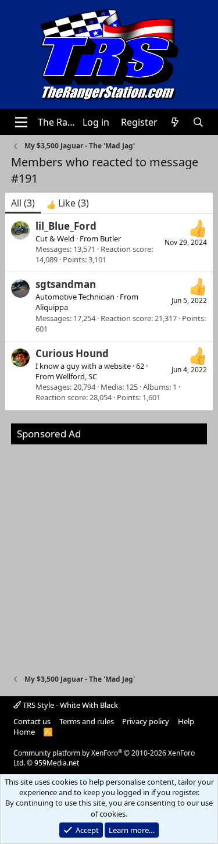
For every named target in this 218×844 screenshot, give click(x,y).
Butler (110, 238)
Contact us (32, 721)
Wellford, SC (76, 376)
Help (186, 721)
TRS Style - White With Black (69, 705)
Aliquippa (51, 307)
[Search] (198, 122)
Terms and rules (86, 721)
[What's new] (175, 122)
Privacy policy (145, 721)
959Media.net (56, 763)
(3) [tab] (23, 203)
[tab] (68, 203)
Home (24, 732)
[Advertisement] (109, 553)
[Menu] (21, 122)
